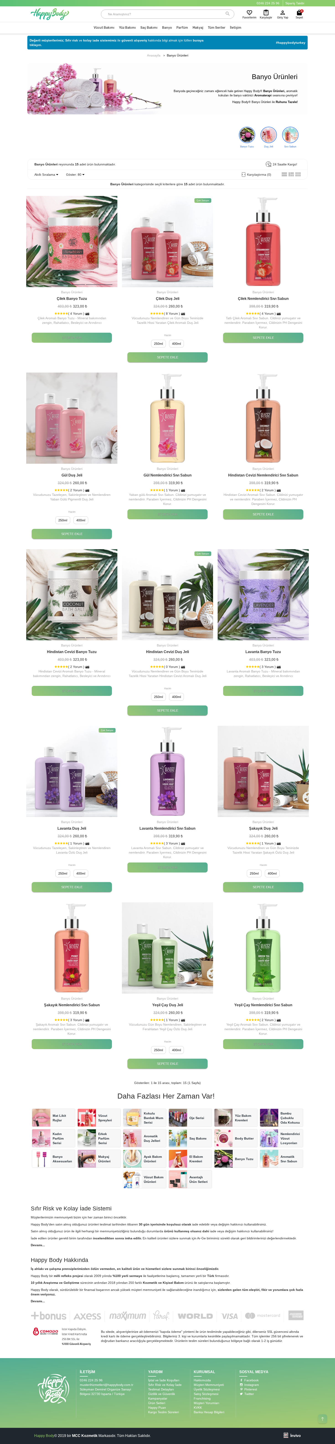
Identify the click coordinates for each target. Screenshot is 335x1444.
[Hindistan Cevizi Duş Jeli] (167, 594)
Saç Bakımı (197, 1138)
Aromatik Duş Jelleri (152, 1138)
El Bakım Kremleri (196, 1159)
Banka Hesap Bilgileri (209, 1412)
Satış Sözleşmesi (206, 1394)
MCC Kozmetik (85, 1436)
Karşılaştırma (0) (259, 174)
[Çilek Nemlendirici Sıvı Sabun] (263, 241)
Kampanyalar (157, 1398)
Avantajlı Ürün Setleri (198, 1179)
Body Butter (244, 1138)
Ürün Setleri (156, 1403)
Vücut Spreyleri (105, 1118)
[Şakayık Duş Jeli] (263, 771)
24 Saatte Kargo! (285, 164)
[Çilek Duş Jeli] (167, 241)
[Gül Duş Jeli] (71, 418)
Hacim (167, 335)
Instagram (251, 1385)
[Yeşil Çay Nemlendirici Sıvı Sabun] (263, 948)
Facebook (251, 1380)
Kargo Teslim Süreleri (163, 1412)
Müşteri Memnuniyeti (209, 1385)
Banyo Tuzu (244, 1159)
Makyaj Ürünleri (104, 1159)
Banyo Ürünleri (177, 55)
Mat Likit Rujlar (59, 1118)
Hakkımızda (202, 1380)
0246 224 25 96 (268, 3)
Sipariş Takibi (294, 3)
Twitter (248, 1394)
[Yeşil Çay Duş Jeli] (167, 948)
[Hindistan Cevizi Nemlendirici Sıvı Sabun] (263, 418)
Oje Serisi (196, 1118)
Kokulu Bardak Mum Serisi (153, 1118)
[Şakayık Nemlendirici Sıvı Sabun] (71, 948)
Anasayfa (153, 55)
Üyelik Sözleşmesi (207, 1389)
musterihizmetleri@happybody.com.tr (106, 1385)
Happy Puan (157, 1407)
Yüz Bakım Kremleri (243, 1118)
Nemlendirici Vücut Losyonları (290, 1138)
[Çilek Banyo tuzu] (72, 284)
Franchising (202, 1398)
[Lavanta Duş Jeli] (71, 771)
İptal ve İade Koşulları (163, 1380)
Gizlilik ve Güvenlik (161, 1394)
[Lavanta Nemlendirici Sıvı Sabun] (167, 771)
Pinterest (250, 1389)
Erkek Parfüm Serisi (103, 1138)
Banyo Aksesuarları (62, 1159)
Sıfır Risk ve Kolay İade (165, 1385)
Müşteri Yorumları (206, 1403)
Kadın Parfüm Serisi (58, 1138)
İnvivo (295, 1436)
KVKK (198, 1407)
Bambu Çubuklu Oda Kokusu (290, 1118)
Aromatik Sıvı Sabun (289, 1159)
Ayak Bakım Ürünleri (153, 1159)
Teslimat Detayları (161, 1389)
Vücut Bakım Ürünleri (153, 1179)
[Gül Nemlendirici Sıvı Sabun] (167, 418)
